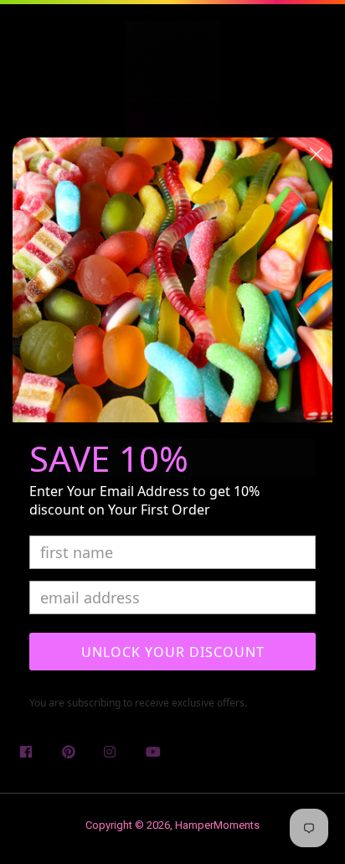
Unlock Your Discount (173, 652)
